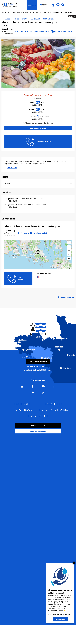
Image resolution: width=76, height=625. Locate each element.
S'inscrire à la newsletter (38, 361)
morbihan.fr (38, 415)
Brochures (22, 404)
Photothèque (22, 409)
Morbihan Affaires (53, 409)
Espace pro (54, 404)
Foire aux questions (38, 431)
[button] (62, 5)
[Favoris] (58, 5)
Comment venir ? (38, 425)
